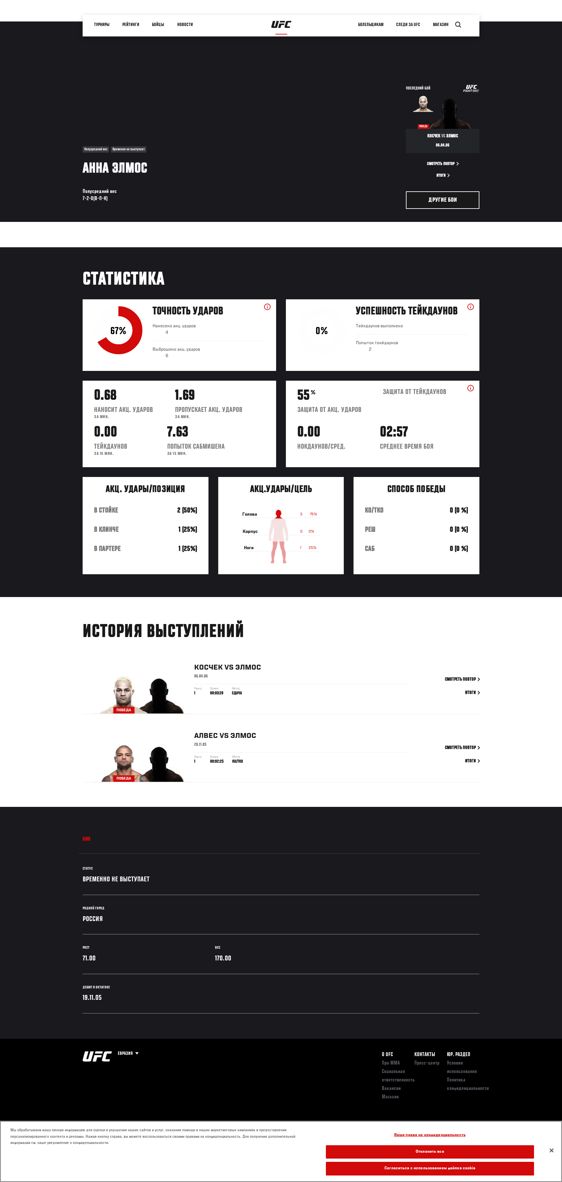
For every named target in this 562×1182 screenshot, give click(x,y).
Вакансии (391, 1089)
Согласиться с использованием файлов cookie (429, 1168)
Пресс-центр (426, 1063)
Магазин (441, 24)
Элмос (248, 668)
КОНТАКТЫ (424, 1055)
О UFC (387, 1055)
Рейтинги (131, 24)
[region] (281, 1151)
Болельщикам (371, 24)
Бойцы (158, 24)
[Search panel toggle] (458, 25)
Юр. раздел (458, 1055)
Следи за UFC (408, 24)
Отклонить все (430, 1152)
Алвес (206, 736)
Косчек (208, 668)
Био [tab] (87, 839)
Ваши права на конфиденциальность (430, 1135)
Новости (185, 24)
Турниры (102, 24)
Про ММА (391, 1063)
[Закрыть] (551, 1150)
